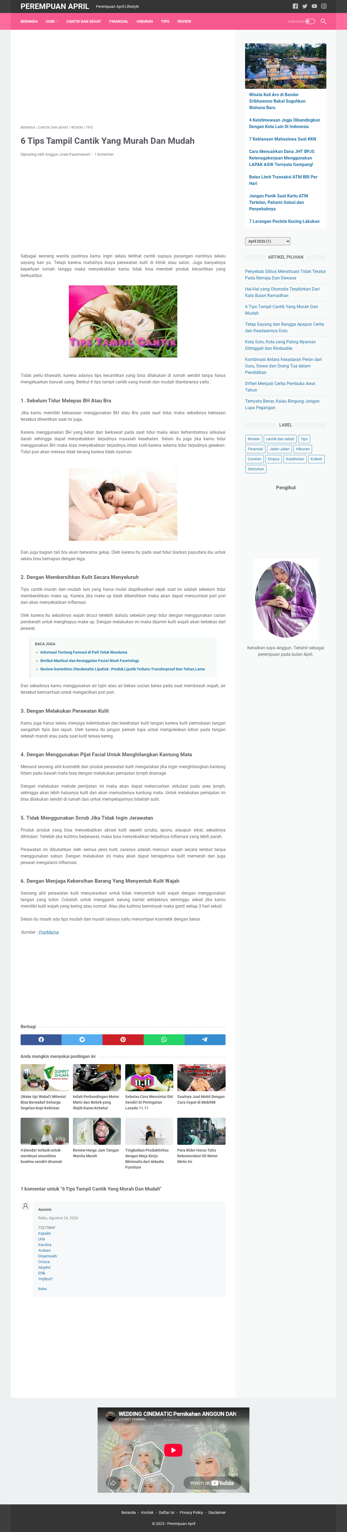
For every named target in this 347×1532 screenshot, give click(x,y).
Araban (44, 1250)
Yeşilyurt (45, 1279)
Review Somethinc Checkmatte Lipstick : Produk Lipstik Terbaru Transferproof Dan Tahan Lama (122, 669)
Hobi (50, 21)
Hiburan (145, 21)
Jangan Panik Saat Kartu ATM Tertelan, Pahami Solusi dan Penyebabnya (278, 202)
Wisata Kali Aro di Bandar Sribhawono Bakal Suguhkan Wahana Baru (277, 101)
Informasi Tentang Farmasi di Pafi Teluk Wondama (83, 652)
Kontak (147, 1512)
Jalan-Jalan (279, 449)
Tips (165, 21)
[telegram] (205, 1039)
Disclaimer (217, 1512)
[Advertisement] (123, 77)
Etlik (41, 1273)
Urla (41, 1239)
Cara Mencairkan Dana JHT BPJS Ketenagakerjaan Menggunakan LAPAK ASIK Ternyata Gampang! (281, 158)
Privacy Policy (191, 1512)
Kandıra (45, 1245)
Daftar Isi (166, 1512)
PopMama (48, 932)
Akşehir (44, 1267)
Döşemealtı (47, 1256)
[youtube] (314, 6)
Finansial (118, 21)
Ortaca (44, 1262)
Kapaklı (44, 1233)
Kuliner (316, 459)
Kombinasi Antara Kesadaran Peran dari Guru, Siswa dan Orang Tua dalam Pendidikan (283, 366)
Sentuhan (256, 469)
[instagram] (323, 6)
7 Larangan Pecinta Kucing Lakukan (284, 221)
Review (184, 21)
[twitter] (304, 6)
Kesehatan (295, 459)
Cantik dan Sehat (83, 21)
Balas (42, 1289)
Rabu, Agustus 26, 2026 (58, 1218)
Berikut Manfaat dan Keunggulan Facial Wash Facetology (89, 661)
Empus (273, 459)
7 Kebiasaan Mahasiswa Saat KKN (282, 139)
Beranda (29, 21)
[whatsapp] (164, 1039)
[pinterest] (122, 1039)
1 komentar (104, 154)
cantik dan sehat (280, 439)
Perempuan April (55, 6)
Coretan (254, 459)
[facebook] (295, 6)
